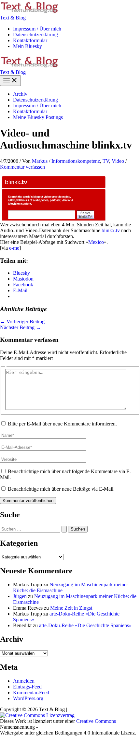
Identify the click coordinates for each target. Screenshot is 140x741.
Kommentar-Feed (31, 692)
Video (118, 161)
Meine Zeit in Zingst (71, 608)
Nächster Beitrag (20, 327)
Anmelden (24, 681)
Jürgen (20, 596)
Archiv (20, 94)
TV (106, 161)
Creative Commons (96, 721)
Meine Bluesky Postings (38, 117)
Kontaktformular (30, 40)
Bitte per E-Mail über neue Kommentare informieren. (62, 423)
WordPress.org (28, 698)
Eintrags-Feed (27, 686)
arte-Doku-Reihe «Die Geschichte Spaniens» (85, 625)
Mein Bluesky (27, 46)
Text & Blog (13, 17)
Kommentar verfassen (22, 167)
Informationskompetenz (75, 161)
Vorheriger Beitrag (22, 321)
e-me (14, 248)
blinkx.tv (111, 230)
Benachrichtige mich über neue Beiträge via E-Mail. (61, 489)
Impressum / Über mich (37, 28)
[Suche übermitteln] (64, 529)
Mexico (96, 242)
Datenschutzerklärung (35, 34)
